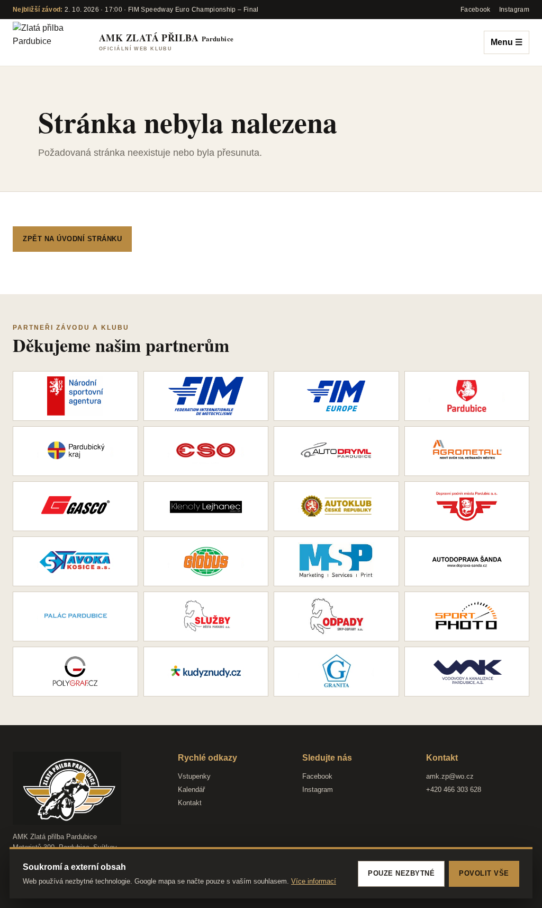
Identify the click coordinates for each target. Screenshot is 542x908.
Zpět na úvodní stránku (72, 239)
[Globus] (206, 561)
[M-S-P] (336, 561)
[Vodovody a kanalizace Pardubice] (467, 672)
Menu (506, 42)
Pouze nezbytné (401, 873)
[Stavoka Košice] (75, 561)
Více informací (313, 881)
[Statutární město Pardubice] (467, 396)
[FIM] (206, 396)
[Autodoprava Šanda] (467, 561)
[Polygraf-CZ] (75, 672)
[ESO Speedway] (206, 451)
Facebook (317, 776)
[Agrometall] (467, 451)
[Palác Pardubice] (75, 616)
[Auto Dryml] (336, 451)
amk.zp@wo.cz (450, 776)
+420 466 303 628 (453, 790)
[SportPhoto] (467, 616)
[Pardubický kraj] (75, 451)
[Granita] (336, 672)
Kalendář (191, 790)
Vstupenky (194, 776)
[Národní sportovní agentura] (75, 396)
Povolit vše (484, 873)
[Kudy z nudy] (206, 672)
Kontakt (190, 803)
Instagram (317, 790)
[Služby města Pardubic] (206, 616)
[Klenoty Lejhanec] (206, 506)
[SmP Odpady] (336, 616)
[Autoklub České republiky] (336, 506)
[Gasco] (75, 506)
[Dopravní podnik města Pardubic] (467, 506)
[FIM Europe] (336, 396)
